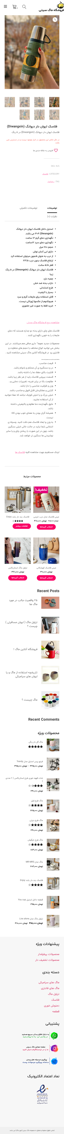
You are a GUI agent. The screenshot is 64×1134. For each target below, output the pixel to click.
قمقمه (55, 1011)
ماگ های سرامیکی (49, 982)
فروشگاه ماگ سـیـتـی (51, 10)
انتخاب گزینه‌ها (46, 527)
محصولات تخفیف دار (47, 960)
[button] (55, 19)
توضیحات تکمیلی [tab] (28, 208)
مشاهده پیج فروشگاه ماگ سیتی (43, 322)
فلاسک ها (20, 452)
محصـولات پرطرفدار (48, 954)
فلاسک (45, 174)
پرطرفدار (50, 181)
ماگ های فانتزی (50, 988)
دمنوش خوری (51, 1006)
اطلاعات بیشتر (22, 526)
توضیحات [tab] (52, 208)
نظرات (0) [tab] (52, 216)
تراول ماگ (53, 994)
